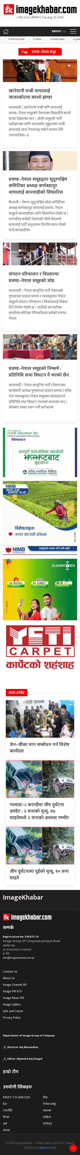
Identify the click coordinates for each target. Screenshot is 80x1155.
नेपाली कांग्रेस (58, 39)
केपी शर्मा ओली (17, 39)
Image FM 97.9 (12, 991)
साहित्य (47, 1117)
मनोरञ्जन (47, 1123)
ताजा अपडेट (16, 693)
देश (5, 1104)
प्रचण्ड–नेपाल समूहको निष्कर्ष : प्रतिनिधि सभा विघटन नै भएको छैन (39, 372)
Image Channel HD (15, 984)
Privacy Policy (12, 1017)
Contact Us (10, 971)
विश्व (45, 1097)
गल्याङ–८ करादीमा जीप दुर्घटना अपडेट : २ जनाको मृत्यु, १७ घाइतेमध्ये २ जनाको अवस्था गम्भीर (39, 811)
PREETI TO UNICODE (16, 1097)
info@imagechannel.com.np (18, 958)
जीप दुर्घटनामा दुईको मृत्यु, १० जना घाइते (39, 875)
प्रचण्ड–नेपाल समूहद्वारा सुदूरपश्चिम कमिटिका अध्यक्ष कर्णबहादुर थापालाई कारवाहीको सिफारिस (38, 185)
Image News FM (13, 998)
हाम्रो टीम (10, 1072)
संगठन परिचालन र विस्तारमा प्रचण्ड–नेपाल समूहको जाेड (34, 277)
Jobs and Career (13, 1011)
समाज (6, 1130)
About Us (9, 978)
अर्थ (5, 1123)
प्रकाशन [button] (56, 31)
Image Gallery (12, 1004)
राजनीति (7, 1110)
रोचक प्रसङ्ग (49, 1104)
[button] (73, 31)
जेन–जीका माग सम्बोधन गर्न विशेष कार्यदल (39, 748)
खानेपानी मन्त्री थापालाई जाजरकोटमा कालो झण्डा (30, 94)
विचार (6, 1117)
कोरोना (38, 39)
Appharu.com (47, 1147)
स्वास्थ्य (47, 1110)
